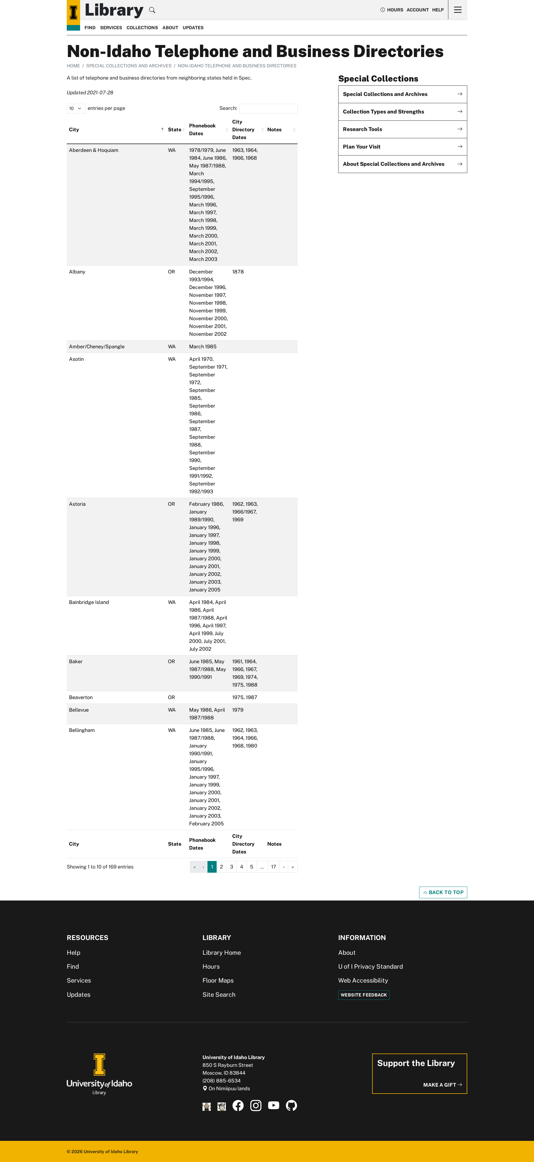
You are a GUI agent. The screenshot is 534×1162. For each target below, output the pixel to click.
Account (418, 10)
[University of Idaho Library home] (73, 12)
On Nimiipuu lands (228, 1088)
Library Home (221, 952)
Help (438, 10)
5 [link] (251, 867)
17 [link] (273, 867)
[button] (162, 130)
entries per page (106, 108)
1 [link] (212, 867)
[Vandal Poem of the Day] (206, 1105)
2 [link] (221, 867)
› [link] (284, 867)
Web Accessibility (363, 980)
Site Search (219, 994)
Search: (228, 108)
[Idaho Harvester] (221, 1105)
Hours (211, 966)
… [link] (262, 867)
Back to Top (446, 892)
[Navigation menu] (457, 9)
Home (73, 65)
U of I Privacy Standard (370, 966)
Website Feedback (364, 995)
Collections (142, 27)
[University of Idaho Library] (99, 1074)
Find (90, 27)
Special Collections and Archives (129, 65)
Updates (193, 27)
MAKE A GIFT (440, 1085)
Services (111, 27)
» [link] (292, 867)
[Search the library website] (152, 10)
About (170, 27)
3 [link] (231, 867)
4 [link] (241, 867)
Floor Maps (218, 980)
